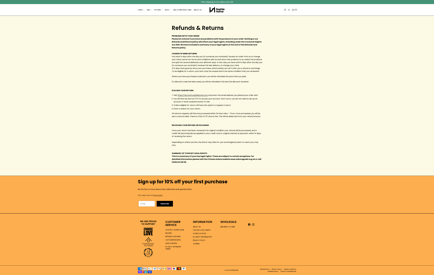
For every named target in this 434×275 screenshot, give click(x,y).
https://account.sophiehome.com (193, 95)
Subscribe (164, 204)
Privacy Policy (158, 195)
